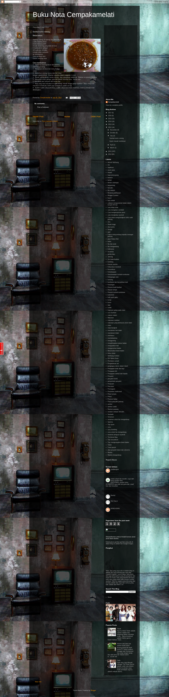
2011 (110, 151)
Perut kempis (112, 394)
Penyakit (110, 376)
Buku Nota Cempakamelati (73, 14)
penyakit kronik (113, 379)
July (111, 136)
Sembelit (110, 414)
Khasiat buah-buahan (115, 287)
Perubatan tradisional (115, 391)
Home (67, 116)
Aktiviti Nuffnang (113, 162)
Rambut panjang (113, 409)
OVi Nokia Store (113, 358)
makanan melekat (113, 320)
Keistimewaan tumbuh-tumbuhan (118, 274)
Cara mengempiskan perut (116, 212)
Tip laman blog (112, 437)
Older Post (96, 116)
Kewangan (111, 285)
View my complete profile (114, 105)
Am (109, 165)
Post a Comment (43, 107)
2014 (110, 121)
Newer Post (38, 116)
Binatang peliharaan (114, 193)
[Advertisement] (121, 61)
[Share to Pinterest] (79, 98)
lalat (109, 305)
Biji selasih (111, 190)
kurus (109, 302)
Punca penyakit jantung (115, 401)
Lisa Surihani (112, 313)
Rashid (113, 495)
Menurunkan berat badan (116, 351)
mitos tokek (111, 353)
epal (109, 232)
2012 (110, 127)
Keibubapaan (112, 272)
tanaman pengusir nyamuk (116, 434)
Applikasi (111, 167)
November (113, 130)
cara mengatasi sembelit (116, 210)
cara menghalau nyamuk (116, 215)
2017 (110, 113)
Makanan (111, 318)
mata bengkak (112, 328)
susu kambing (112, 429)
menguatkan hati (113, 346)
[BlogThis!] (73, 98)
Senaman (111, 417)
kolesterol (111, 295)
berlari (110, 180)
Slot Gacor (114, 501)
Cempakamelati (113, 102)
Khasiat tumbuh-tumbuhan (116, 292)
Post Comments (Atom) (50, 121)
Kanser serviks (113, 264)
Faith (108, 603)
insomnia (111, 252)
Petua (110, 396)
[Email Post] (66, 97)
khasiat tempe (112, 290)
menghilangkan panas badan (117, 343)
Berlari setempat (113, 183)
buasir (110, 198)
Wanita (110, 452)
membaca (111, 335)
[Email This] (71, 98)
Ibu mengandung (113, 246)
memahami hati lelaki (115, 330)
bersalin (110, 188)
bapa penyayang (113, 175)
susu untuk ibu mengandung (117, 432)
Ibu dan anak (112, 244)
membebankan (112, 338)
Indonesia (111, 249)
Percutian (111, 386)
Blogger (93, 690)
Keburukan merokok (114, 267)
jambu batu (111, 254)
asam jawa (111, 170)
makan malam (112, 315)
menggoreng (112, 340)
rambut (110, 404)
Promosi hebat (112, 399)
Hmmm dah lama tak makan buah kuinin (124, 644)
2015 (110, 118)
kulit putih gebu (113, 297)
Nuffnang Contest (113, 356)
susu (109, 427)
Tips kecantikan (113, 440)
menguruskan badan (114, 348)
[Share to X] (75, 98)
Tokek (110, 445)
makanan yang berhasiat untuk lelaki (120, 323)
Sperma (110, 422)
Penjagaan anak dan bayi (116, 368)
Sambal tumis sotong (116, 138)
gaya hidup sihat (113, 239)
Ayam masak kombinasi (117, 141)
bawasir (110, 177)
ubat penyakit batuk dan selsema (119, 450)
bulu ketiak (111, 200)
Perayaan (111, 384)
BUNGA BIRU (115, 508)
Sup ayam (111, 424)
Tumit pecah (112, 447)
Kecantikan (111, 269)
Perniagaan (111, 389)
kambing (110, 262)
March (112, 148)
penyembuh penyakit (114, 381)
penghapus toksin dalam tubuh (118, 366)
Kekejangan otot (113, 277)
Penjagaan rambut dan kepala (117, 374)
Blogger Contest (113, 195)
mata (109, 325)
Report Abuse (111, 460)
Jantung (110, 257)
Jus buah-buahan (113, 259)
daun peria (111, 227)
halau (109, 241)
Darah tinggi (112, 224)
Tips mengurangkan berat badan (118, 442)
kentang (110, 280)
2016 (110, 115)
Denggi (110, 229)
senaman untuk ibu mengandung (118, 419)
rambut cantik (112, 407)
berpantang (111, 185)
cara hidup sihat (113, 207)
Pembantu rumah (113, 361)
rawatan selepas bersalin (116, 412)
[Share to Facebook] (77, 98)
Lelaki (110, 307)
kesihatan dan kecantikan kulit (118, 282)
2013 (110, 124)
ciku (109, 222)
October (113, 133)
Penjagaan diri (112, 371)
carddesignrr (115, 469)
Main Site (38, 682)
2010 (110, 154)
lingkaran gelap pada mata (116, 310)
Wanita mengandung (114, 455)
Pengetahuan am (113, 363)
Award (110, 172)
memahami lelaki (113, 333)
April (111, 145)
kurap (109, 300)
